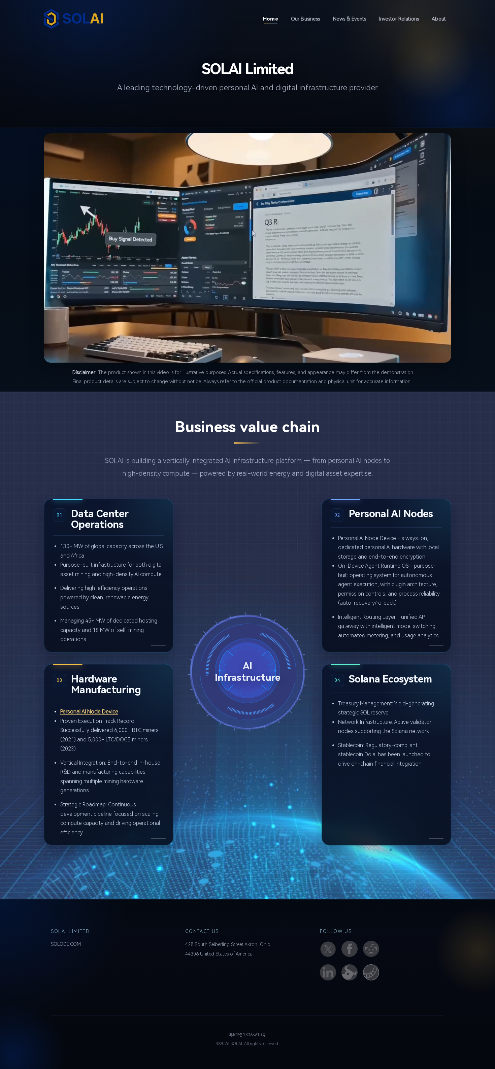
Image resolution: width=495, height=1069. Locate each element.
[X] (328, 949)
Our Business (305, 19)
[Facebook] (349, 949)
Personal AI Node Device (89, 711)
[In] (328, 972)
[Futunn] (349, 972)
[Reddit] (371, 949)
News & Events (349, 19)
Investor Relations (399, 19)
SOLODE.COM (66, 944)
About (439, 19)
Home (273, 18)
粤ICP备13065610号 (247, 1035)
